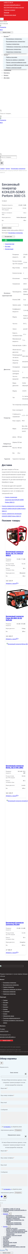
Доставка (6, 78)
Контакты (7, 73)
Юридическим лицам (10, 15)
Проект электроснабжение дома (16, 62)
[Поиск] (0, 116)
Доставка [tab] (7, 246)
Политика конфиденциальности (11, 1018)
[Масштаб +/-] (0, 1200)
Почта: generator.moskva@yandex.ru (14, 1210)
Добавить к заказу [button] (11, 583)
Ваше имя (4, 1088)
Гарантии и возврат (9, 10)
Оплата (6, 75)
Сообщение (4, 1109)
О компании (7, 70)
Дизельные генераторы (13, 49)
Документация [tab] (9, 249)
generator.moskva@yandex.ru (12, 5)
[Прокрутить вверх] (1, 1197)
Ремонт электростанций (13, 67)
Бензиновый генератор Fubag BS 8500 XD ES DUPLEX (15, 618)
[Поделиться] (3, 1200)
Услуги (5, 1226)
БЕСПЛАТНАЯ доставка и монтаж (14, 7)
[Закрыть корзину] (1, 1063)
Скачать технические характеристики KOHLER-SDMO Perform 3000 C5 (14, 500)
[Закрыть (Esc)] (5, 1200)
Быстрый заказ (8, 236)
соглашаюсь (7, 1126)
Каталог (5, 1004)
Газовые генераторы (12, 44)
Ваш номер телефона (7, 1095)
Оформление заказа (8, 1016)
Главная (5, 1000)
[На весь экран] (2, 1200)
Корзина (5, 1009)
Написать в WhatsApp (13, 240)
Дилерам (6, 12)
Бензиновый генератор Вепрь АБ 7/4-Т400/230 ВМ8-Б (15, 553)
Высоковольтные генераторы (15, 41)
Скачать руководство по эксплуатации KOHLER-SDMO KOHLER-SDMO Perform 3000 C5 (14, 508)
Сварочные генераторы (13, 52)
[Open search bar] (1, 111)
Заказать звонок (6, 32)
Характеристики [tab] (9, 244)
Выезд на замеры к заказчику (15, 60)
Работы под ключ (11, 57)
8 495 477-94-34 (8, 2)
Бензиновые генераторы (14, 39)
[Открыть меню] (2, 163)
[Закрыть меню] (0, 1205)
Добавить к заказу (6, 227)
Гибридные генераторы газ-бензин (12, 989)
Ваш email (4, 1102)
